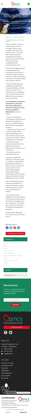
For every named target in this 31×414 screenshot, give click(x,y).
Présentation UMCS (7, 365)
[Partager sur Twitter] (10, 227)
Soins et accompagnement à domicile (13, 255)
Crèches (5, 243)
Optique (6, 248)
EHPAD (5, 258)
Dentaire (6, 246)
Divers (5, 265)
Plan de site (4, 378)
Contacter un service (7, 363)
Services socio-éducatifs (9, 253)
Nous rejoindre (5, 376)
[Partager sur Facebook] (7, 227)
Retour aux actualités (15, 233)
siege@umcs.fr (8, 353)
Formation (6, 262)
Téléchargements (6, 373)
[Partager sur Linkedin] (18, 227)
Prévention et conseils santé (10, 260)
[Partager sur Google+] (14, 227)
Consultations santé (17, 23)
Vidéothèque (5, 370)
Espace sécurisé (16, 327)
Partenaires (4, 368)
